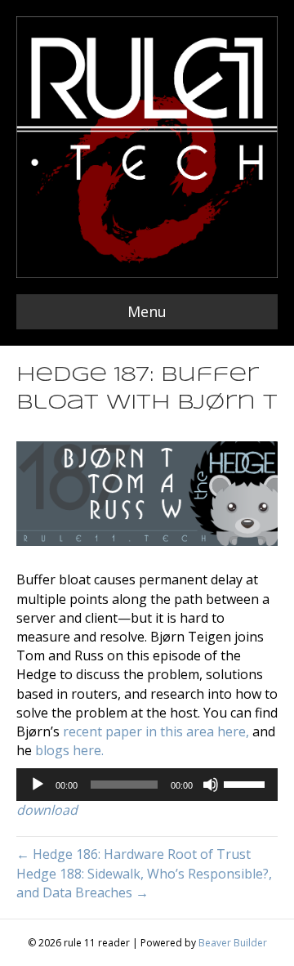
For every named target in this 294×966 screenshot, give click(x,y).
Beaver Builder (232, 943)
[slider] (247, 783)
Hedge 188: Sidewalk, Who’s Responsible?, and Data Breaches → (144, 883)
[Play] (37, 784)
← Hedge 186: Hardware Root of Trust (133, 854)
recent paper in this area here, (156, 731)
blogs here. (69, 750)
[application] (147, 784)
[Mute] (211, 784)
